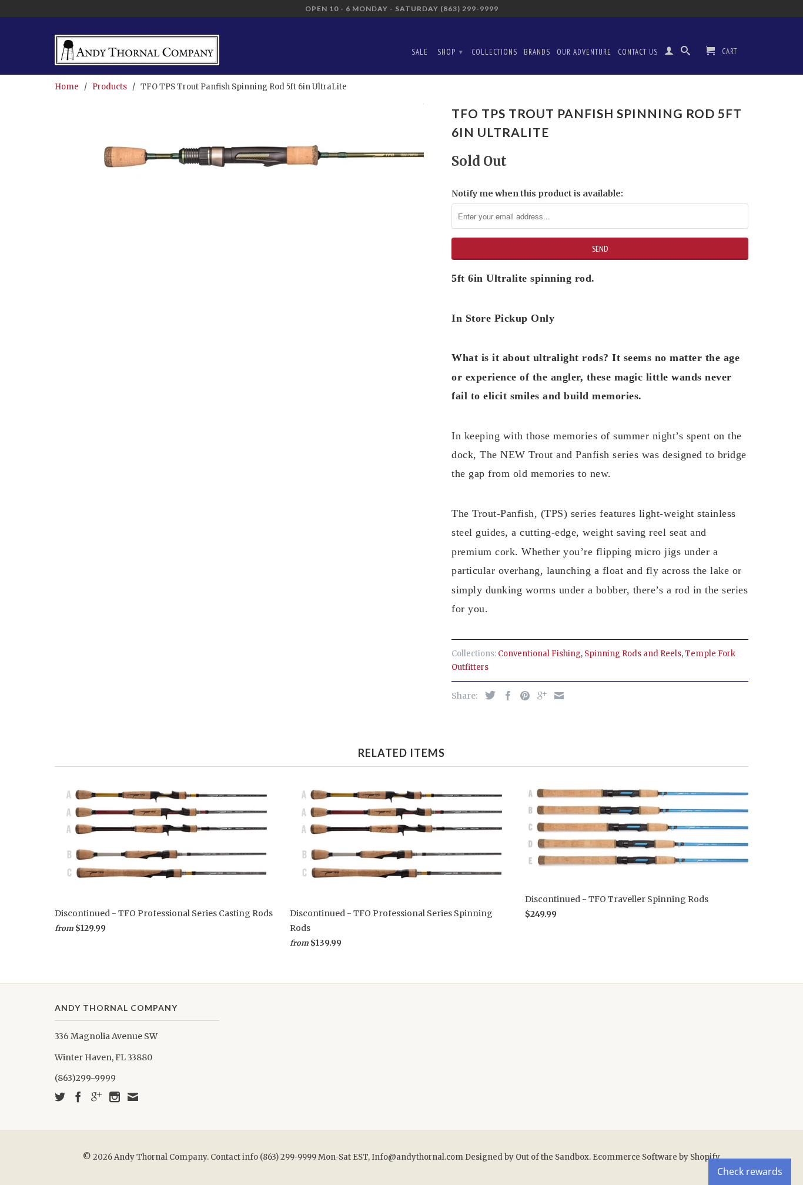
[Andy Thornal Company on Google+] (96, 1096)
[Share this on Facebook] (505, 695)
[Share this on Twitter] (487, 695)
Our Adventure (584, 52)
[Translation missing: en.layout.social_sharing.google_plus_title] (539, 695)
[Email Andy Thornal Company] (133, 1096)
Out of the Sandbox (552, 1157)
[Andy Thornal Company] (137, 45)
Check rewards (749, 1171)
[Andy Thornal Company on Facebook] (78, 1096)
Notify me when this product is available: (537, 193)
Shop (450, 52)
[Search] (686, 53)
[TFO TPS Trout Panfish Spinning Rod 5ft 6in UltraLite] (247, 160)
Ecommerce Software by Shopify (656, 1157)
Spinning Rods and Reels (632, 654)
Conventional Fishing (539, 654)
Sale (419, 52)
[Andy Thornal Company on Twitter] (60, 1096)
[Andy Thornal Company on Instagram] (114, 1096)
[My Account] (669, 53)
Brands (537, 52)
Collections (494, 52)
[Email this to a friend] (556, 695)
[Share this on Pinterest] (522, 695)
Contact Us (638, 52)
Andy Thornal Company (160, 1157)
